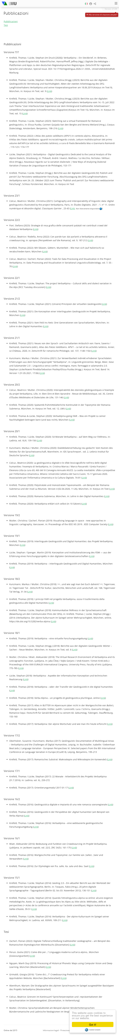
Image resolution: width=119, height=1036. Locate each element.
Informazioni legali (51, 1030)
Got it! (92, 1024)
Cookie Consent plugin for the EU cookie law (92, 1030)
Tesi (6, 25)
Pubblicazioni (11, 21)
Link (49, 91)
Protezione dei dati (68, 1030)
